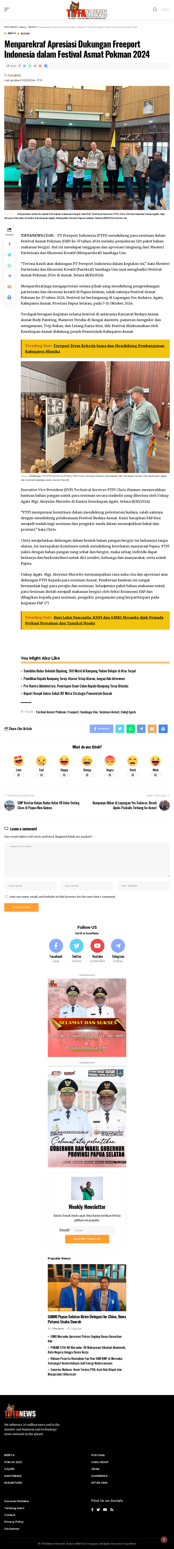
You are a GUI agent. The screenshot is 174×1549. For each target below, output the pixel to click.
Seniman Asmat (109, 711)
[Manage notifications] (164, 1539)
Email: (65, 1230)
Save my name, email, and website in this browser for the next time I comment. (63, 896)
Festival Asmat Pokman (51, 711)
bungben (14, 75)
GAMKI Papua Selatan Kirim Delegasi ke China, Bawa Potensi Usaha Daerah (87, 1319)
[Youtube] (97, 951)
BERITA (12, 33)
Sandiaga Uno (89, 711)
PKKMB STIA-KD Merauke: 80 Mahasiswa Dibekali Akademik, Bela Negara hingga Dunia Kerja (87, 1350)
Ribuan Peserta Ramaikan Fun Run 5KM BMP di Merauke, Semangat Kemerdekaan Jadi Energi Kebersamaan (85, 1361)
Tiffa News (58, 1328)
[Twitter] (76, 951)
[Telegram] (118, 951)
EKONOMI (66, 1309)
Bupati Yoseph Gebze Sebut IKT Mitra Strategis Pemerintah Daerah (68, 693)
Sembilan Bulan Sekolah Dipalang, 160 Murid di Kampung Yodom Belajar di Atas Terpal (80, 670)
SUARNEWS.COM (87, 1388)
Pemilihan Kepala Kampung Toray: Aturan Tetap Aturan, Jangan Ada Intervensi (74, 678)
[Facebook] (56, 951)
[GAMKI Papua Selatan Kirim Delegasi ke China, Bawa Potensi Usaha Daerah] (87, 1287)
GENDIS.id (80, 1543)
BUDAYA (25, 34)
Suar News (130, 1543)
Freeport (73, 711)
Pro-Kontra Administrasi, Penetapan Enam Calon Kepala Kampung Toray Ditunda (76, 685)
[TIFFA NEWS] (87, 9)
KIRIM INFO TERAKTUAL (87, 1239)
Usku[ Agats (128, 711)
